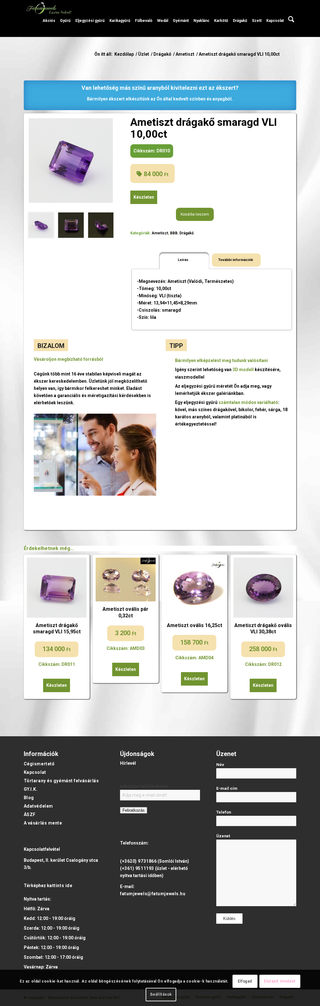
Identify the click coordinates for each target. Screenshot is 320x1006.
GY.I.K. (31, 789)
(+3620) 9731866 (138, 861)
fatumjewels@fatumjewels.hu (153, 893)
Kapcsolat (35, 772)
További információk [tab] (235, 260)
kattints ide (59, 885)
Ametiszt (160, 233)
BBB (174, 233)
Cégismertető (39, 763)
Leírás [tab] (183, 260)
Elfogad (245, 981)
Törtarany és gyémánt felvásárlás (61, 780)
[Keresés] (291, 18)
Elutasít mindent (280, 981)
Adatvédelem (38, 806)
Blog (29, 797)
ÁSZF (30, 814)
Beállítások (161, 994)
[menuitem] (49, 18)
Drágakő (186, 233)
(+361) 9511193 (137, 868)
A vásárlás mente (43, 822)
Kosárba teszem (195, 214)
